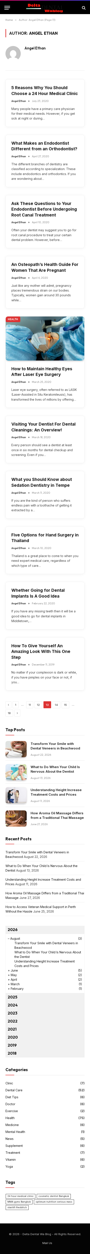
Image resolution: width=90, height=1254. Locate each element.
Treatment (12, 1152)
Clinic (9, 1083)
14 (56, 705)
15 (65, 705)
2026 (12, 929)
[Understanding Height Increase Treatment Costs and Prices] (16, 795)
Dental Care (13, 1090)
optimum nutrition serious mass (54, 1201)
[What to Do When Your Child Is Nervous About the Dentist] (16, 772)
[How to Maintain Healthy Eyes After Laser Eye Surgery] (45, 338)
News (9, 1139)
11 (30, 705)
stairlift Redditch (17, 1207)
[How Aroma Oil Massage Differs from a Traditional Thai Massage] (16, 818)
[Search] (83, 8)
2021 (12, 1029)
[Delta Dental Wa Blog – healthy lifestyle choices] (45, 8)
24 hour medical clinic (20, 1196)
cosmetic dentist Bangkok (53, 1196)
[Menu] (7, 8)
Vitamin (10, 1159)
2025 (12, 997)
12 (38, 705)
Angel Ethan (35, 48)
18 (9, 713)
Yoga (9, 1166)
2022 (12, 1021)
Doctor (10, 1104)
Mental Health (15, 1132)
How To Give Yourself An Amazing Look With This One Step (40, 651)
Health (13, 319)
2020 (13, 1037)
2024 (13, 1005)
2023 (12, 1013)
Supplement (14, 1145)
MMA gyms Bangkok (19, 1201)
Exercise (11, 1111)
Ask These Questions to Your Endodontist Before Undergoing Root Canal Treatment (44, 209)
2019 (12, 1045)
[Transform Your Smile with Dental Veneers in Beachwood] (16, 749)
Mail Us (47, 1243)
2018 (12, 1053)
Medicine (12, 1125)
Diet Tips (11, 1097)
